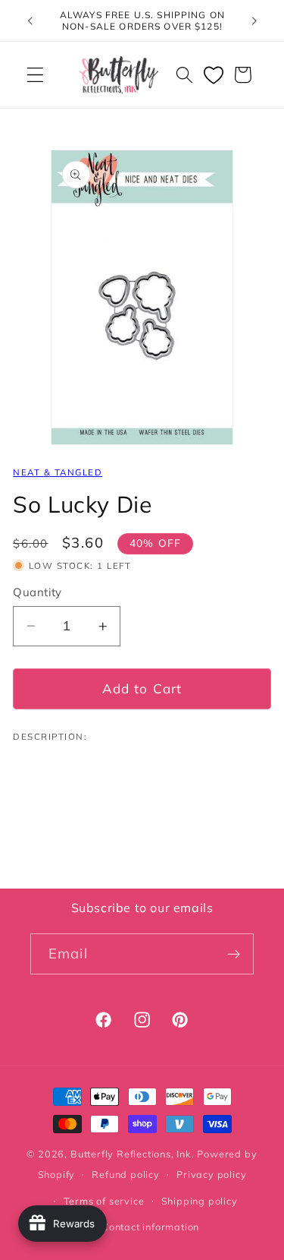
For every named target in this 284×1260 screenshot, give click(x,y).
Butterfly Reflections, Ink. (132, 1154)
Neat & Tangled (57, 472)
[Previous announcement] (29, 20)
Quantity (37, 592)
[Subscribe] (233, 953)
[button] (35, 74)
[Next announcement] (254, 20)
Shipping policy (199, 1201)
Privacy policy (211, 1174)
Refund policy (125, 1174)
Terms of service (104, 1201)
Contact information (150, 1227)
